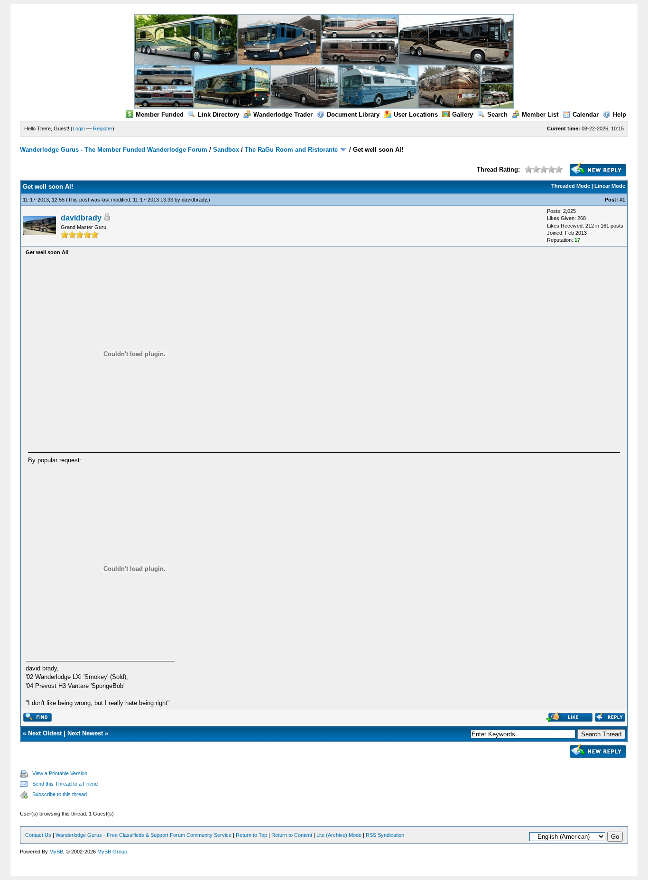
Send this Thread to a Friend (65, 784)
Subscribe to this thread (59, 794)
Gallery (462, 114)
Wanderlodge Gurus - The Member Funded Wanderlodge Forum (113, 149)
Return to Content (291, 835)
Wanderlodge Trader (283, 114)
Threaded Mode (570, 186)
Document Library (353, 114)
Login (79, 128)
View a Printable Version (59, 773)
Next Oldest (45, 733)
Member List (540, 114)
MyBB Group (112, 851)
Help (619, 114)
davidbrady (194, 199)
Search (497, 114)
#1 (622, 199)
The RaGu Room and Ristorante (291, 149)
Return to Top (251, 835)
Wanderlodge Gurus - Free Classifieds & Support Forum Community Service (143, 835)
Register (102, 128)
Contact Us (38, 835)
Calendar (586, 114)
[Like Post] (569, 719)
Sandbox (226, 149)
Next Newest (85, 733)
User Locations (416, 114)
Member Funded (160, 114)
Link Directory (218, 114)
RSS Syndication (385, 835)
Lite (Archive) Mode (338, 835)
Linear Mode (609, 186)
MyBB (56, 851)
